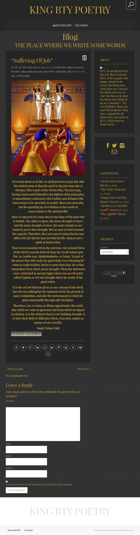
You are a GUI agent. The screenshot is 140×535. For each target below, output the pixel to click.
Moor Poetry (49, 71)
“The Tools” (107, 189)
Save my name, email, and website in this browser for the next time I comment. (39, 484)
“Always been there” (112, 181)
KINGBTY (15, 71)
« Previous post (14, 368)
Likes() (18, 334)
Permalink (25, 76)
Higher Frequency (75, 67)
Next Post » (84, 368)
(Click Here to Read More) (112, 122)
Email (9, 456)
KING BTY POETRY (69, 10)
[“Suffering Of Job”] (48, 127)
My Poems (81, 25)
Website (9, 468)
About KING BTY (62, 25)
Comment (10, 401)
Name (9, 444)
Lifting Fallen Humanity (32, 71)
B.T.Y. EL (18, 67)
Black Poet (61, 67)
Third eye (71, 71)
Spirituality (61, 71)
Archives (103, 247)
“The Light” (108, 214)
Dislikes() (33, 334)
